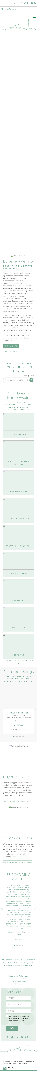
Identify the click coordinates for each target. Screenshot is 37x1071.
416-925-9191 (26, 965)
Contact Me (11, 346)
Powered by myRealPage (20, 1063)
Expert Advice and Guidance (17, 801)
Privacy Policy (8, 1063)
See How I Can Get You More (17, 863)
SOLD (32, 375)
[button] (14, 3)
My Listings (11, 352)
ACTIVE (25, 375)
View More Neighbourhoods (18, 661)
